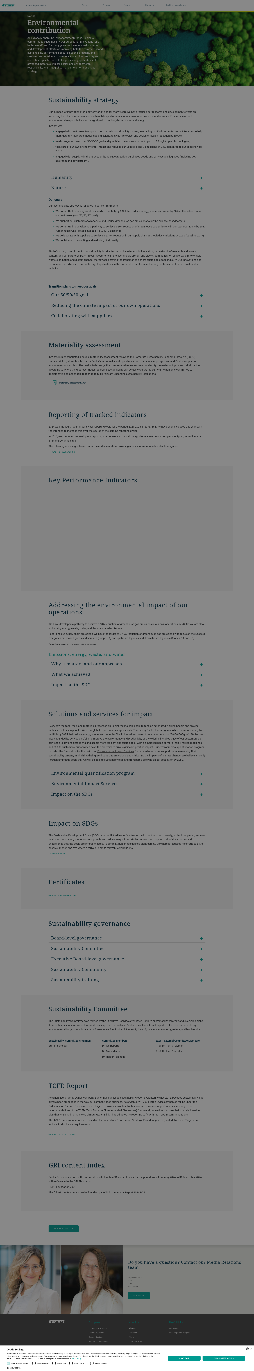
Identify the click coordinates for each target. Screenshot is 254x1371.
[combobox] (247, 1348)
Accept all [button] (184, 1358)
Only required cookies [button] (223, 1358)
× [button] (251, 1349)
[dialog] (127, 1358)
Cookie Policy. (76, 1359)
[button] (84, 1367)
